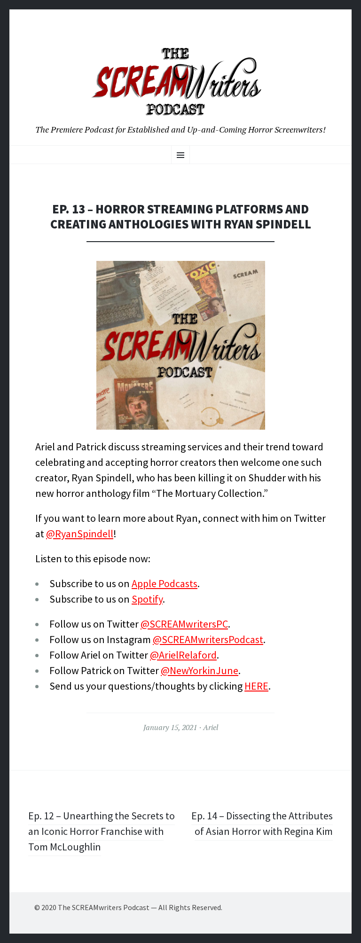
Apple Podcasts (164, 583)
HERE (256, 685)
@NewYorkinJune (199, 670)
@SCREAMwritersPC (184, 623)
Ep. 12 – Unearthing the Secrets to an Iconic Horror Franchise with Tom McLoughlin (101, 831)
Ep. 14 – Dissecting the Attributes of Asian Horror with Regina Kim (262, 823)
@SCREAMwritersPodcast (208, 639)
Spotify (147, 598)
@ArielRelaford (183, 654)
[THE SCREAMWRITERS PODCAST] (180, 81)
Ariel (210, 727)
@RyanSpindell (79, 533)
